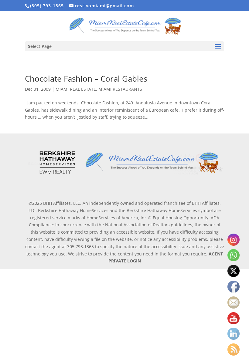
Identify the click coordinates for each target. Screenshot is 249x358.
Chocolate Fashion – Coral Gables (86, 78)
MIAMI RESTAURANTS (120, 89)
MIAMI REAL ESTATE (76, 89)
